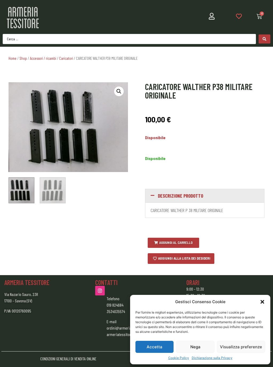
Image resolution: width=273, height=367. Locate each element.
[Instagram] (100, 290)
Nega (195, 346)
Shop (23, 58)
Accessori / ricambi (43, 58)
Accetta (154, 346)
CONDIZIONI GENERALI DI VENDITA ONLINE (68, 358)
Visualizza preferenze (241, 346)
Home (13, 58)
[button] (262, 301)
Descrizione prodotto (180, 196)
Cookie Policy (178, 358)
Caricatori (66, 58)
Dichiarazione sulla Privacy (212, 358)
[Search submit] (264, 39)
